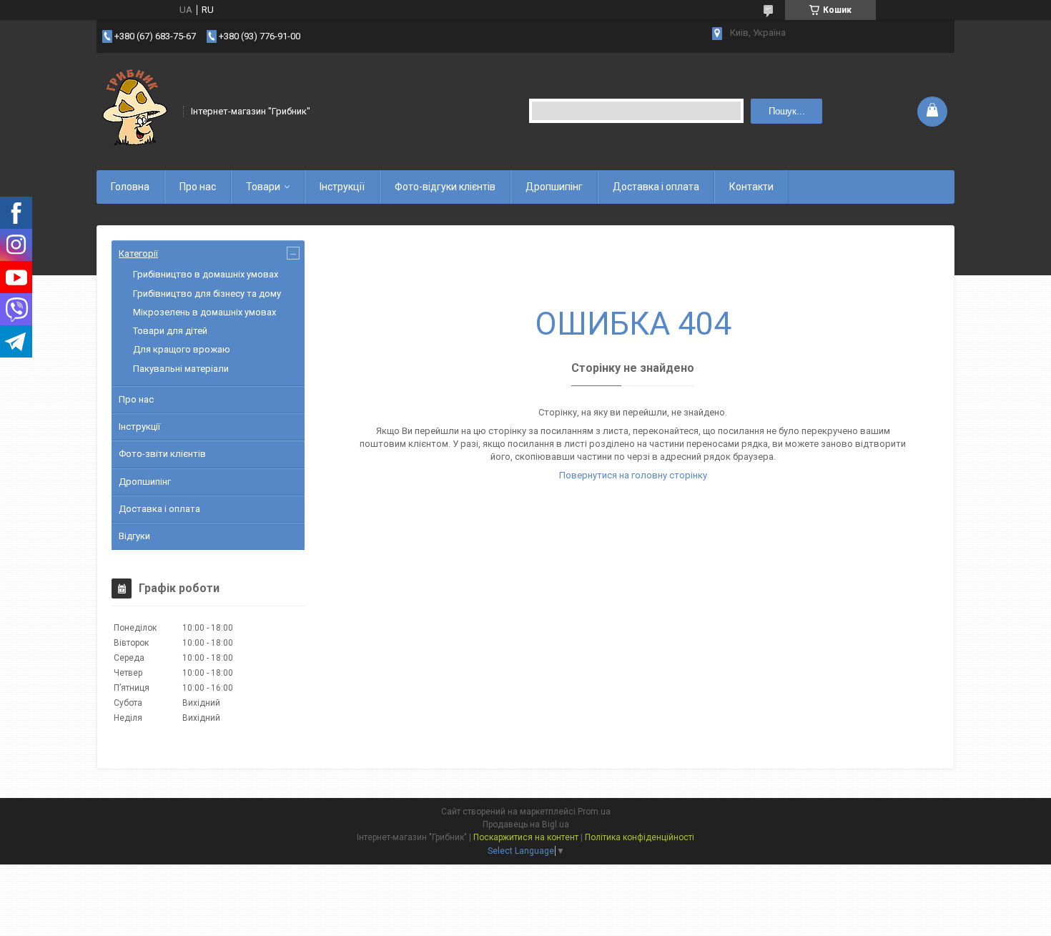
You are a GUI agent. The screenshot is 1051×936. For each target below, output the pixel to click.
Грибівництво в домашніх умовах (205, 274)
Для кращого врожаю (181, 349)
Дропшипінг (554, 186)
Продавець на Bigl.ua (526, 824)
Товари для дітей (170, 330)
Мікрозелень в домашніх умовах (204, 312)
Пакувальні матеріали (181, 368)
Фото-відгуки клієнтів (445, 186)
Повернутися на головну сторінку (633, 475)
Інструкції (342, 186)
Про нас (197, 186)
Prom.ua (594, 812)
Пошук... (787, 111)
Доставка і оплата (656, 186)
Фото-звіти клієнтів (162, 453)
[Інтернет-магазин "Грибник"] (135, 110)
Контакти (751, 186)
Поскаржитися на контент (525, 837)
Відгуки (134, 536)
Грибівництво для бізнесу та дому (207, 293)
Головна (130, 186)
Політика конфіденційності (639, 837)
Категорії (138, 253)
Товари (263, 186)
